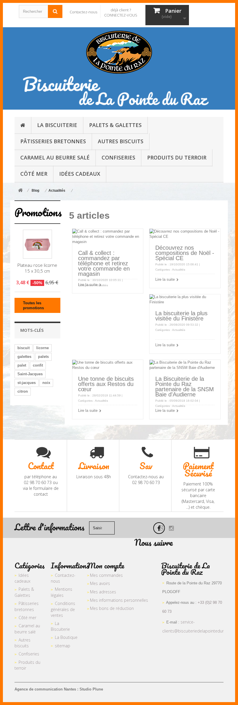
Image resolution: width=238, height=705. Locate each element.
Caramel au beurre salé (27, 629)
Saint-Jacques (30, 374)
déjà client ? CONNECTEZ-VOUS (120, 12)
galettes (24, 356)
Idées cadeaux (22, 578)
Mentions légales (61, 592)
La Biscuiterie (60, 626)
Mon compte (105, 565)
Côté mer (27, 617)
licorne (42, 348)
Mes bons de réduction (112, 608)
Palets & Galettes (24, 592)
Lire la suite (88, 284)
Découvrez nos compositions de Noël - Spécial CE (184, 252)
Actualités (56, 191)
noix (46, 382)
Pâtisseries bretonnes (27, 606)
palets (43, 356)
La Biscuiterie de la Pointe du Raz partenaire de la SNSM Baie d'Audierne (184, 387)
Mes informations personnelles (119, 600)
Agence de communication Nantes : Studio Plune (59, 689)
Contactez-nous (83, 12)
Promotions (38, 212)
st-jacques (26, 382)
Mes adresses (103, 592)
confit (38, 365)
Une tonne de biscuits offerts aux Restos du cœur (106, 384)
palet (21, 365)
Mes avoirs (100, 583)
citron (22, 391)
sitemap (62, 645)
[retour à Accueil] (20, 190)
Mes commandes (106, 575)
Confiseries (29, 654)
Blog (35, 191)
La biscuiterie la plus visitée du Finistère (181, 316)
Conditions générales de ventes (63, 609)
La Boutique (66, 637)
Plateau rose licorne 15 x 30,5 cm (37, 268)
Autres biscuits (22, 643)
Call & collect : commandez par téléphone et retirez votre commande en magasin (104, 263)
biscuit (23, 348)
